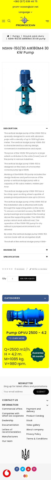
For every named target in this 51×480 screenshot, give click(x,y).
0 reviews (20, 269)
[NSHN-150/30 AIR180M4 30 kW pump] (25, 92)
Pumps (16, 36)
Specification (11, 256)
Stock (29, 420)
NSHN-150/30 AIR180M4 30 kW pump (27, 38)
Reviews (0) (10, 250)
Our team (7, 441)
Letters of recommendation (11, 430)
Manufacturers (10, 436)
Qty (4, 278)
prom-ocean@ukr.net (26, 7)
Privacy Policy (33, 434)
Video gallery (33, 425)
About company (35, 429)
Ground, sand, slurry (33, 36)
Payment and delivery (33, 410)
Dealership (7, 420)
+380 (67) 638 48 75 (25, 1)
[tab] (25, 128)
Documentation (10, 425)
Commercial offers (12, 408)
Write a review (39, 269)
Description (10, 128)
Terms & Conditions (36, 438)
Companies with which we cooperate (13, 414)
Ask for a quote (27, 278)
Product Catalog (35, 415)
